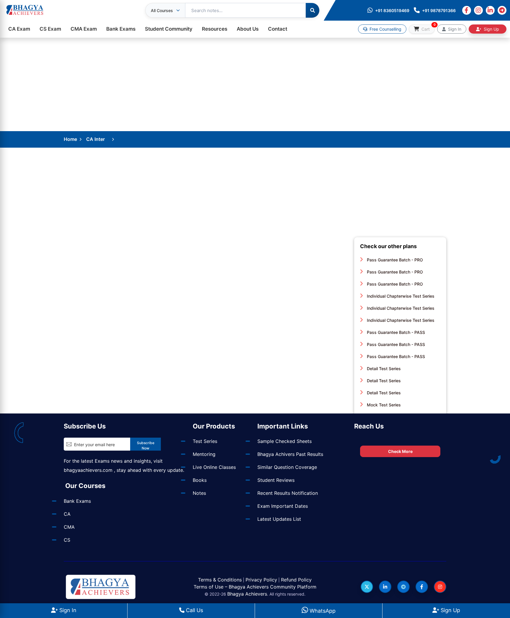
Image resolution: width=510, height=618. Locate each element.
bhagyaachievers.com (88, 470)
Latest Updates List (279, 519)
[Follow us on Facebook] (422, 587)
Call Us (193, 610)
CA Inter (95, 139)
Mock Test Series (383, 404)
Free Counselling (384, 29)
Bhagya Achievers (247, 594)
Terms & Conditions (220, 580)
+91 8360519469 (392, 10)
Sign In (67, 610)
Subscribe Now (145, 445)
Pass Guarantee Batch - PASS (395, 332)
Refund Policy (296, 580)
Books (200, 480)
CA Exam (19, 29)
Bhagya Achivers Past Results (290, 454)
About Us (248, 29)
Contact (277, 29)
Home (70, 139)
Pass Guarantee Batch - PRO (394, 259)
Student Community (168, 29)
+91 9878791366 (439, 10)
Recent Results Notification (287, 493)
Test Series (205, 441)
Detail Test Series (383, 368)
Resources (214, 29)
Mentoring (204, 454)
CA (67, 514)
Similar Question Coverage (287, 467)
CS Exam (50, 29)
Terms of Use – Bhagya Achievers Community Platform (255, 587)
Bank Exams (120, 29)
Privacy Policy (261, 580)
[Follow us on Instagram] (440, 587)
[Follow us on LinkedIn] (385, 587)
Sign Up (449, 610)
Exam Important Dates (282, 506)
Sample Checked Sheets (284, 441)
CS (67, 540)
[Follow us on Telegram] (403, 587)
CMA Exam (84, 29)
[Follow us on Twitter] (367, 587)
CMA (69, 527)
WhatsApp (322, 611)
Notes (199, 493)
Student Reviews (276, 480)
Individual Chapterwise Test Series (400, 296)
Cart (427, 28)
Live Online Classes (214, 467)
